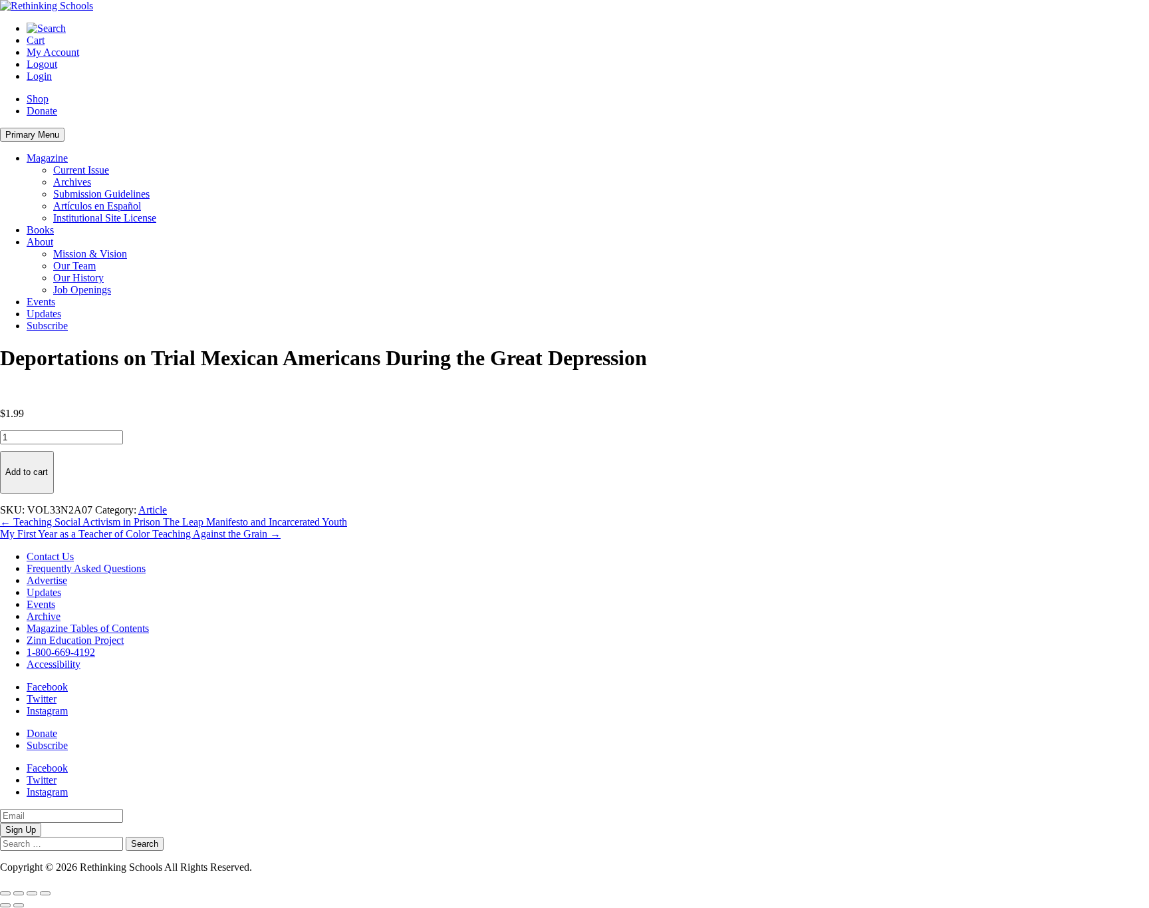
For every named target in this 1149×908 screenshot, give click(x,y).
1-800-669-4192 (61, 652)
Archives (72, 182)
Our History (78, 277)
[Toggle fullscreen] (18, 893)
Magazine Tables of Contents (88, 628)
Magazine (47, 158)
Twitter (42, 698)
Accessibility (53, 664)
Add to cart (26, 472)
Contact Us (50, 556)
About (40, 241)
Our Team (74, 265)
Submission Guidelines (101, 194)
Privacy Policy (285, 867)
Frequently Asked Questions (86, 568)
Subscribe (47, 325)
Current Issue (81, 170)
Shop (38, 98)
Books (40, 229)
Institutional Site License (104, 218)
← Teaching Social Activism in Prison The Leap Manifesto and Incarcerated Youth (173, 522)
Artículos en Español (97, 206)
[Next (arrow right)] (18, 905)
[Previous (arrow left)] (5, 905)
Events (41, 301)
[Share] (32, 893)
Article (152, 510)
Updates (44, 313)
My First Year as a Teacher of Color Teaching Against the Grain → (140, 533)
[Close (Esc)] (45, 893)
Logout (42, 64)
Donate (42, 110)
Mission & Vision (90, 253)
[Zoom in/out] (5, 893)
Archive (44, 616)
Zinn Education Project (75, 640)
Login (39, 76)
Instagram (47, 710)
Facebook (47, 686)
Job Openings (82, 289)
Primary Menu (32, 135)
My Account (53, 52)
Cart (36, 40)
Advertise (47, 580)
